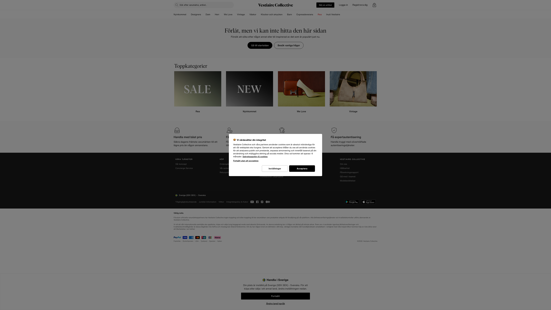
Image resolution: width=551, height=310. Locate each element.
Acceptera (302, 168)
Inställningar (275, 168)
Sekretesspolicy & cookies (255, 156)
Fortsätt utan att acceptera (245, 160)
